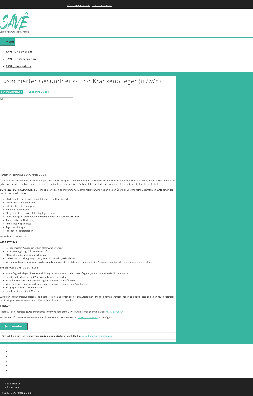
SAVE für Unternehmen (22, 59)
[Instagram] (93, 360)
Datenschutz (13, 383)
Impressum (13, 387)
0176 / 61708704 (114, 311)
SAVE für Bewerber (19, 51)
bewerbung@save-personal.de (97, 335)
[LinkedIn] (93, 355)
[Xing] (93, 350)
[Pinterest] (93, 369)
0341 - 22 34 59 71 (102, 5)
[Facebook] (93, 365)
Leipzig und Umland (39, 91)
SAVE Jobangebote (18, 66)
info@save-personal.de (78, 5)
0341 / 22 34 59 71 (88, 317)
